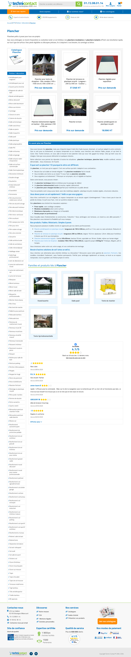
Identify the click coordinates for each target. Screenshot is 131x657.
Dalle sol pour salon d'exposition (15, 160)
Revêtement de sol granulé (15, 443)
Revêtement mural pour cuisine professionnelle (15, 472)
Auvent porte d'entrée (16, 87)
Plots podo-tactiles (15, 395)
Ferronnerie (13, 194)
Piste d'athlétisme (15, 382)
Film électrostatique (16, 211)
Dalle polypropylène (15, 144)
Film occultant (14, 218)
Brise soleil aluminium (16, 103)
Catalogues (72, 611)
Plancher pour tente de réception (45, 241)
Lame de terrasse (15, 276)
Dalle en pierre (14, 129)
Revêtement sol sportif (17, 523)
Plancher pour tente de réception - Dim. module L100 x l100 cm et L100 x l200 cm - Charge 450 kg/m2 (43, 82)
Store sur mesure (15, 569)
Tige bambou (13, 588)
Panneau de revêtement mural (15, 323)
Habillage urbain (14, 251)
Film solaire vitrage (15, 229)
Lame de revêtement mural (16, 265)
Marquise (12, 279)
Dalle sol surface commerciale (14, 165)
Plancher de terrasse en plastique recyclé (48, 233)
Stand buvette (43, 300)
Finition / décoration (22, 23)
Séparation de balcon (16, 544)
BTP (13, 23)
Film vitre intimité (15, 233)
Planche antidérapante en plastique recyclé (107, 122)
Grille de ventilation (15, 244)
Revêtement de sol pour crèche (15, 454)
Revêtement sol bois (16, 493)
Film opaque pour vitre (16, 222)
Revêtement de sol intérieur (15, 448)
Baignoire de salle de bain (16, 91)
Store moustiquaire (15, 566)
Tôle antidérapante (15, 591)
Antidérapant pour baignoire (15, 78)
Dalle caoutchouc (14, 125)
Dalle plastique (14, 140)
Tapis (11, 573)
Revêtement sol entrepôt (14, 501)
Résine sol (12, 421)
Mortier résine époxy (16, 300)
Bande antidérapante (16, 96)
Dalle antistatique (15, 122)
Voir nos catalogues (107, 621)
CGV (40, 615)
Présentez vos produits (76, 618)
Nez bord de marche (15, 307)
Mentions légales (45, 618)
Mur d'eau (12, 304)
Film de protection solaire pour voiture (15, 199)
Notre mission (44, 611)
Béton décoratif (14, 100)
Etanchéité (13, 190)
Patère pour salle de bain (16, 358)
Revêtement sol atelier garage (17, 488)
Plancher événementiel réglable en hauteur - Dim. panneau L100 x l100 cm (43, 124)
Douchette (12, 181)
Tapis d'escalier (14, 577)
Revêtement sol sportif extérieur (17, 528)
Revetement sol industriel (14, 507)
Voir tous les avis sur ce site (75, 358)
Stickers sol (13, 558)
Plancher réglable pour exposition (107, 80)
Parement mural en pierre (15, 349)
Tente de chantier (108, 300)
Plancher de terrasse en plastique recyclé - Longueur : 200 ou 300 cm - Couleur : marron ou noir (75, 82)
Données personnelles (46, 622)
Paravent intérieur (15, 344)
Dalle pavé (76, 300)
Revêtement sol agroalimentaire (14, 483)
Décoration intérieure (16, 174)
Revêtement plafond (16, 478)
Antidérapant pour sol (16, 83)
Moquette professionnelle (14, 295)
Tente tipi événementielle (43, 336)
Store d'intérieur (14, 562)
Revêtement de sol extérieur (15, 437)
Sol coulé (12, 551)
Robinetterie (13, 540)
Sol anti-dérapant (15, 547)
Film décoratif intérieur (16, 207)
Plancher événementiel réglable (45, 238)
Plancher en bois (75, 121)
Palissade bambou (15, 315)
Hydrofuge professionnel (14, 256)
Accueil (9, 23)
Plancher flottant (15, 385)
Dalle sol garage (14, 155)
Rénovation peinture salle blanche (16, 416)
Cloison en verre (14, 114)
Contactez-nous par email (19, 623)
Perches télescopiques (16, 367)
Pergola (11, 370)
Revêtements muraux (16, 533)
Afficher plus (35, 422)
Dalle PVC (12, 148)
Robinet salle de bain (16, 536)
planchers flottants (111, 253)
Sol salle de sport (15, 555)
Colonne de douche (15, 118)
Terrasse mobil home (16, 584)
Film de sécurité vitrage (17, 203)
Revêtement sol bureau (17, 497)
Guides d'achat (73, 615)
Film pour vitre (14, 226)
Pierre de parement (15, 378)
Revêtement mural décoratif (15, 465)
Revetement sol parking (14, 519)
